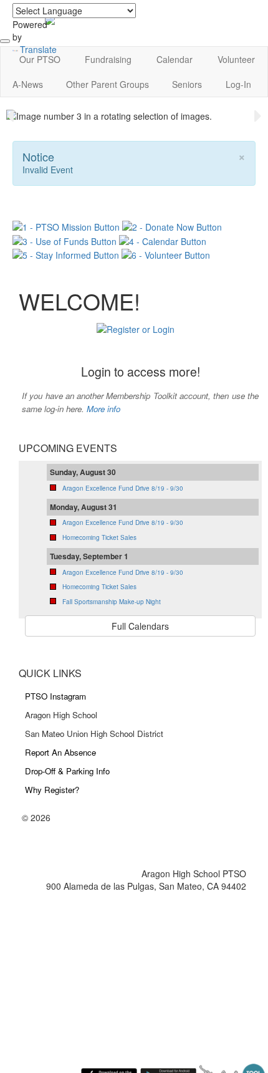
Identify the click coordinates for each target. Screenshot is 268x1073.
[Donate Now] (172, 225)
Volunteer (236, 59)
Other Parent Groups (107, 84)
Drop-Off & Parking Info (67, 771)
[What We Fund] (64, 239)
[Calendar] (162, 239)
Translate (38, 49)
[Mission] (67, 225)
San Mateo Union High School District (94, 733)
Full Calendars (140, 626)
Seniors (187, 84)
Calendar (174, 59)
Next (258, 116)
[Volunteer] (166, 254)
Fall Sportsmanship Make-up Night (111, 601)
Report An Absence (60, 752)
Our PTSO (39, 59)
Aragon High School (61, 715)
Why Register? (52, 790)
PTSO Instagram (55, 696)
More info (103, 409)
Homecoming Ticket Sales (99, 537)
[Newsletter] (65, 254)
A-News (27, 84)
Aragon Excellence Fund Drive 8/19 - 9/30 (122, 488)
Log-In (238, 84)
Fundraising (108, 59)
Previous (10, 116)
